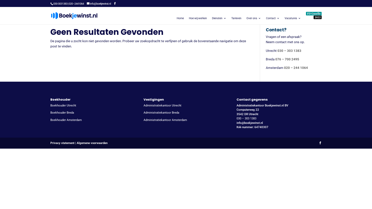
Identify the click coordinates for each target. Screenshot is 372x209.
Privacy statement (62, 143)
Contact (271, 18)
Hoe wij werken (198, 18)
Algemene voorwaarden (92, 143)
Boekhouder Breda (62, 112)
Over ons (251, 18)
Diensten (217, 18)
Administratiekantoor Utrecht (162, 105)
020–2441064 (76, 3)
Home (180, 18)
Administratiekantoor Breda (161, 112)
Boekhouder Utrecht (63, 105)
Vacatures (291, 18)
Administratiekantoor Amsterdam (165, 120)
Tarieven (236, 18)
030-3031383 (60, 3)
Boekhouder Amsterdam (66, 120)
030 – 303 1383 (246, 118)
